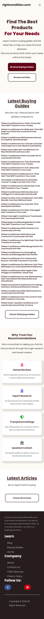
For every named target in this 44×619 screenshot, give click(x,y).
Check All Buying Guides (22, 314)
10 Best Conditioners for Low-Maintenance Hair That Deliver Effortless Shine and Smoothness (21, 278)
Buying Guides (15, 547)
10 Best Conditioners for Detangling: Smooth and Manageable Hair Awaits (19, 253)
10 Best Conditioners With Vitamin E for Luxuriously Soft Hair (20, 229)
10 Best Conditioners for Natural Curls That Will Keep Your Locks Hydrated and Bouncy (22, 265)
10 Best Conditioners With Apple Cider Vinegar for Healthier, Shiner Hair (19, 271)
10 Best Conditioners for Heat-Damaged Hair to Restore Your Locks (20, 211)
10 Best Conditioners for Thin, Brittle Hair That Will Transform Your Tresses (20, 162)
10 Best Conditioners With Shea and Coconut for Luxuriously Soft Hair (18, 235)
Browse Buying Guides (22, 67)
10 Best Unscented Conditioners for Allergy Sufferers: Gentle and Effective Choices (21, 285)
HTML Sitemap (15, 571)
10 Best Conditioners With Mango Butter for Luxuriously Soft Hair (22, 247)
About (10, 562)
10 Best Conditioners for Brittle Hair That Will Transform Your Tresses (20, 187)
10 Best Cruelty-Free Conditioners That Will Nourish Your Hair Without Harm (21, 199)
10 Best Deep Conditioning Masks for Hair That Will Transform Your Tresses (21, 223)
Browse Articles (22, 77)
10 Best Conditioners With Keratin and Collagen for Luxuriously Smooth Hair (19, 193)
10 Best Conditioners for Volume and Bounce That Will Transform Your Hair (19, 259)
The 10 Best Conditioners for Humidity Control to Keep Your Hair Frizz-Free (19, 181)
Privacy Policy (14, 576)
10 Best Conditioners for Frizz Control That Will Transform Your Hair (21, 298)
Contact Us (13, 567)
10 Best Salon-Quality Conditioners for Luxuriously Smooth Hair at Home (19, 304)
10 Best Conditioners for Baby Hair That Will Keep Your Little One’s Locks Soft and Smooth (22, 131)
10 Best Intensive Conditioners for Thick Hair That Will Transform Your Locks (20, 175)
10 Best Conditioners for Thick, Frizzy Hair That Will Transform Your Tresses (21, 124)
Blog (9, 542)
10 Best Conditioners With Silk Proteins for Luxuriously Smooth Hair (21, 292)
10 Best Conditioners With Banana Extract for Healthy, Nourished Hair (21, 138)
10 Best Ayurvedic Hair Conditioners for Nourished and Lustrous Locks (20, 150)
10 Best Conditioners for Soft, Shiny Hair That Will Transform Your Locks (20, 168)
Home (10, 551)
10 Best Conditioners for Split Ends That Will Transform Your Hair (22, 241)
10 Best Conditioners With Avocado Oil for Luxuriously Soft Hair (21, 156)
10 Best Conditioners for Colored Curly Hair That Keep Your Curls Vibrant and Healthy (21, 144)
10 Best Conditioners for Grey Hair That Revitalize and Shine (19, 205)
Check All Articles (22, 498)
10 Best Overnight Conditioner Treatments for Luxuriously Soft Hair (21, 217)
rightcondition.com (16, 5)
